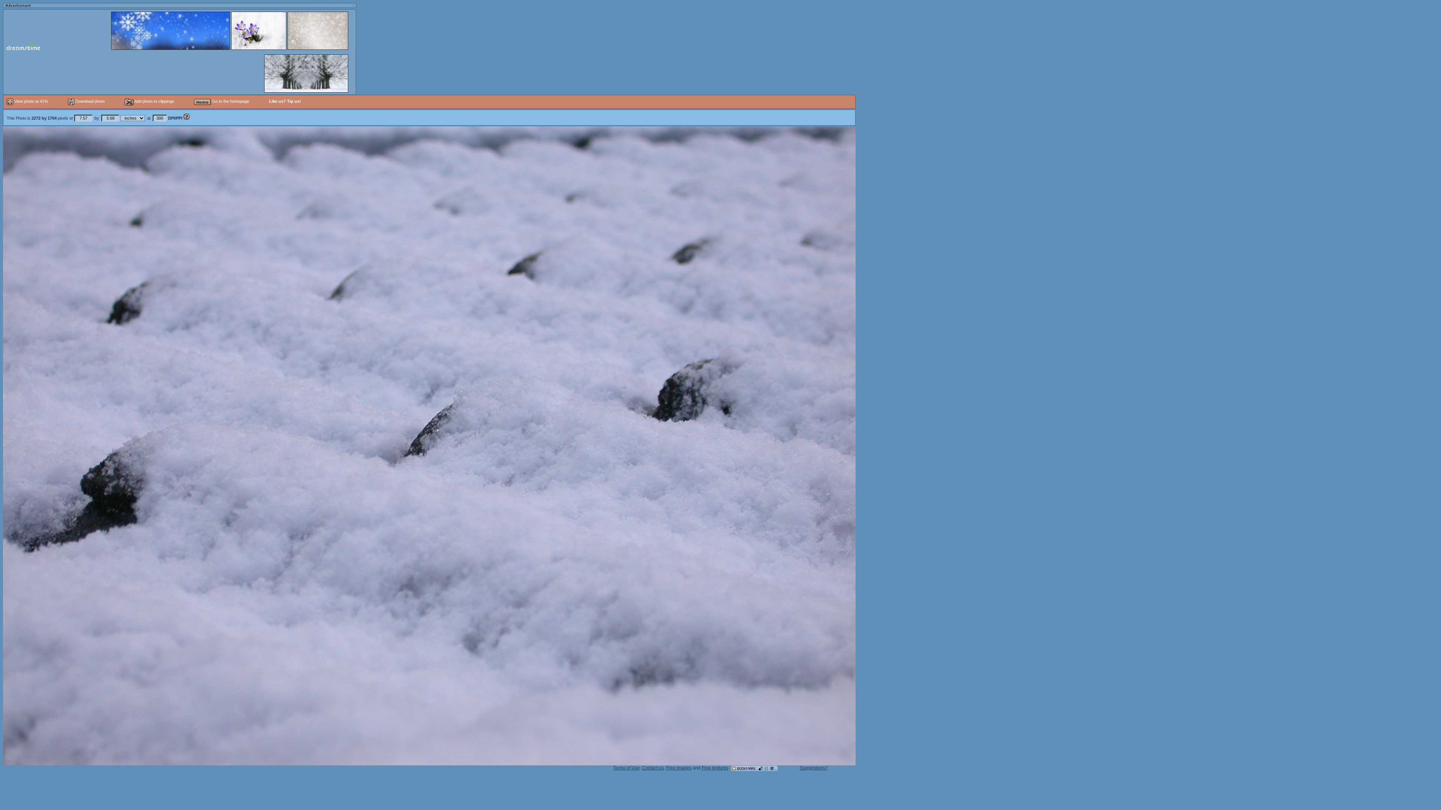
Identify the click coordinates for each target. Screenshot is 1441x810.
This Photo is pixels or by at (94, 118)
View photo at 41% (31, 101)
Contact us (653, 768)
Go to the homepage (230, 101)
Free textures (715, 768)
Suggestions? (814, 768)
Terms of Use (626, 768)
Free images (679, 768)
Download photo (89, 101)
